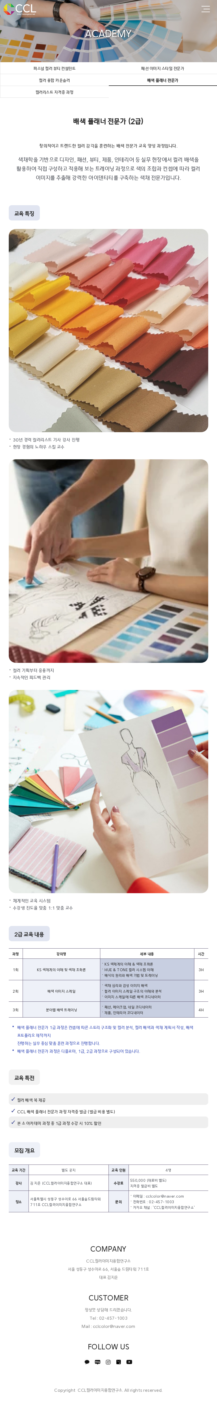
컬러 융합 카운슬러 (54, 80)
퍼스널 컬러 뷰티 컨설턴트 (54, 68)
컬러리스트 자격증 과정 (54, 92)
